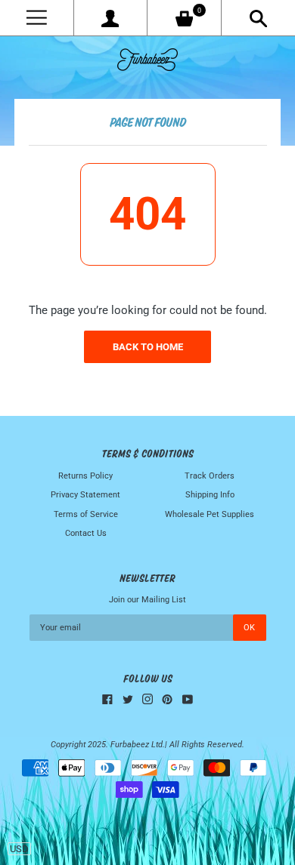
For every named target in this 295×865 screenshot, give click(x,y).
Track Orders (209, 476)
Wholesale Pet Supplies (209, 514)
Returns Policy (85, 476)
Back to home (148, 346)
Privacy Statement (85, 495)
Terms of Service (86, 514)
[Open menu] (36, 17)
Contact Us (86, 533)
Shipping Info (209, 495)
